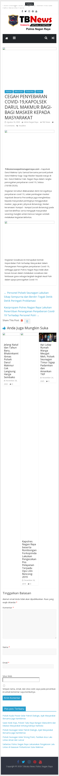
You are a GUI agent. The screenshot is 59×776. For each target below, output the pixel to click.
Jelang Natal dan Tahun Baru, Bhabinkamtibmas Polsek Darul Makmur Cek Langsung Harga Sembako (11, 361)
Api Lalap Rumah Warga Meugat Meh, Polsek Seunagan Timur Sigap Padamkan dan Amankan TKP (47, 359)
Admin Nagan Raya (31, 122)
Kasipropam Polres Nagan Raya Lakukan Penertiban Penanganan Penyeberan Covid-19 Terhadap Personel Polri (29, 311)
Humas (9, 91)
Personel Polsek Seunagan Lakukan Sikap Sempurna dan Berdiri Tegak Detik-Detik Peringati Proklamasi (28, 296)
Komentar (8, 607)
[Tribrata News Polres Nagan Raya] (7, 38)
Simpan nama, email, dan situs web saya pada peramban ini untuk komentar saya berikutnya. (29, 690)
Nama (6, 647)
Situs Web (7, 676)
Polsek (39, 91)
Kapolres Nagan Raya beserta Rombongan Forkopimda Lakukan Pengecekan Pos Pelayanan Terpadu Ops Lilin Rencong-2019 (29, 559)
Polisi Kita (29, 91)
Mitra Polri (19, 91)
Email (6, 662)
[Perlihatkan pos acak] (53, 38)
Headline (22, 126)
